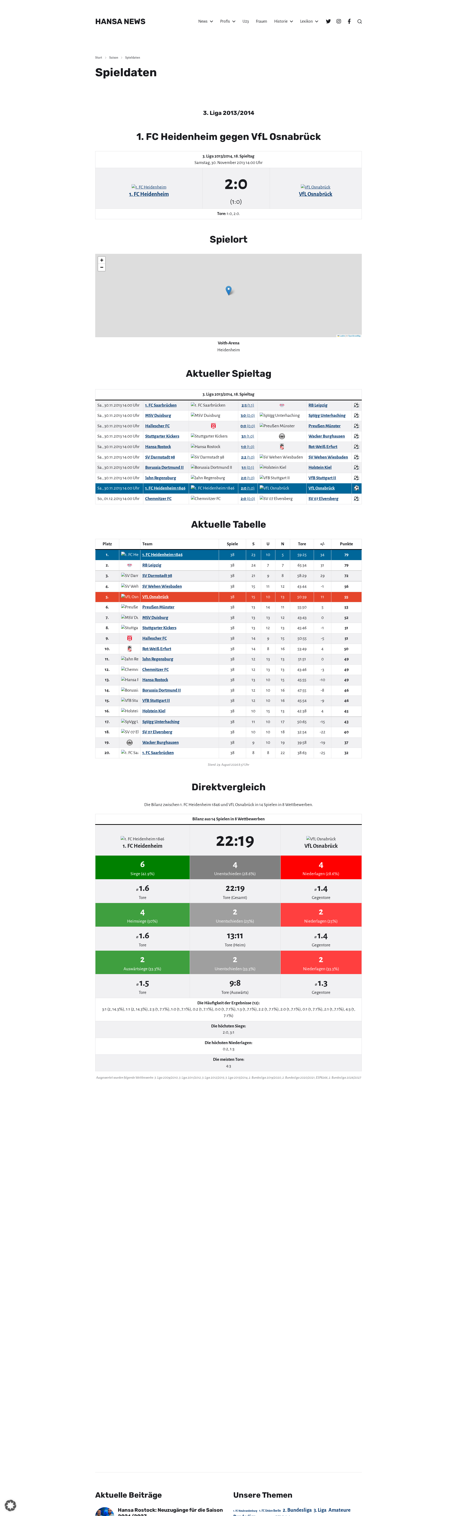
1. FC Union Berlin (270, 1510)
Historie (281, 21)
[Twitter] (328, 21)
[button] (360, 21)
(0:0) (248, 415)
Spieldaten (132, 57)
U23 (246, 21)
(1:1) (248, 405)
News (203, 21)
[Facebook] (349, 21)
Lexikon (306, 21)
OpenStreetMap (354, 335)
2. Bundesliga (297, 1510)
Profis (225, 21)
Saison (113, 57)
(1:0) (247, 436)
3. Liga (320, 1510)
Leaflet (342, 335)
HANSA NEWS (120, 21)
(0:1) (248, 467)
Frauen (261, 21)
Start (98, 57)
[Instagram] (338, 21)
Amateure (339, 1510)
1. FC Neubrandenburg (245, 1511)
